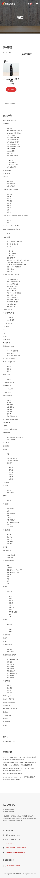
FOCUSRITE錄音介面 (10, 429)
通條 (10, 605)
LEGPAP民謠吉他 (12, 279)
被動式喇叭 (10, 407)
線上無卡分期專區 (8, 699)
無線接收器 (10, 509)
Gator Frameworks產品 (10, 189)
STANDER (6, 422)
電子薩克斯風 (11, 258)
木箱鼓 (5, 336)
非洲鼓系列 (6, 343)
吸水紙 (11, 601)
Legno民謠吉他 (11, 304)
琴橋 (10, 631)
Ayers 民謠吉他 (11, 295)
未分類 (5, 725)
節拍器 (9, 500)
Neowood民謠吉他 (12, 284)
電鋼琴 (9, 414)
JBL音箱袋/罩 (11, 555)
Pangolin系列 (11, 135)
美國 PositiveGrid (8, 346)
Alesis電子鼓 (11, 439)
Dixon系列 (6, 326)
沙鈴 (8, 576)
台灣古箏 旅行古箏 (12, 461)
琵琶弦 (11, 477)
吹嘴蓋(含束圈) (13, 612)
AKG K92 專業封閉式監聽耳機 (12, 774)
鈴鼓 (8, 583)
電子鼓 (9, 246)
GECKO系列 (11, 151)
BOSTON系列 (7, 323)
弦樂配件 (9, 624)
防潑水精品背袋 (14, 165)
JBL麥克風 (10, 557)
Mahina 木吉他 (11, 290)
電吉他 (9, 369)
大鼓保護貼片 (11, 520)
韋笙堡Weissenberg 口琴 (14, 570)
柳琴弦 (11, 474)
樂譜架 (9, 203)
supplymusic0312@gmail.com (15, 852)
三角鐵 (9, 574)
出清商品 (6, 718)
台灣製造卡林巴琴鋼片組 (14, 146)
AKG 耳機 (10, 318)
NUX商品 (6, 443)
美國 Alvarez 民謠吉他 (14, 293)
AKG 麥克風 (10, 320)
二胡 (8, 456)
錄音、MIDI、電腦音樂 (14, 267)
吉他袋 (9, 490)
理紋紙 (11, 603)
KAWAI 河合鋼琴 (8, 389)
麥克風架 (9, 201)
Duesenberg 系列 (8, 382)
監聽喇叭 (9, 409)
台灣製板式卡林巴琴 (13, 142)
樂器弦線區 (6, 530)
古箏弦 (11, 468)
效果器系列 (10, 675)
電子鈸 (11, 251)
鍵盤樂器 (9, 411)
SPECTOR (6, 374)
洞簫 (8, 454)
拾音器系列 (6, 705)
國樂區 (5, 449)
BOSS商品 (6, 485)
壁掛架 (9, 220)
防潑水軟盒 (12, 162)
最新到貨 (6, 712)
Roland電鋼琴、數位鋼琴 (14, 242)
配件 (8, 210)
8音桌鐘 (9, 568)
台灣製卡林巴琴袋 (12, 155)
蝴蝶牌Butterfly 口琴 (13, 572)
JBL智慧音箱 (7, 550)
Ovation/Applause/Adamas (11, 229)
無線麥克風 (10, 181)
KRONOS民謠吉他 (12, 302)
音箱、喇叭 (10, 269)
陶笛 (8, 579)
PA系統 (9, 402)
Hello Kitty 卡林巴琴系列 (14, 133)
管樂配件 (9, 591)
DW (4, 330)
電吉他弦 (9, 537)
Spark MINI (10, 353)
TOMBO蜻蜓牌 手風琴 (10, 709)
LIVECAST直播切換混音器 (15, 262)
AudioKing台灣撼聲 (9, 702)
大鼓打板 (11, 255)
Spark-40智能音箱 (12, 351)
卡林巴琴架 (10, 153)
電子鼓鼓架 (12, 253)
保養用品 (11, 607)
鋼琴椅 (9, 524)
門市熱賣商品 (7, 715)
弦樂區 (5, 620)
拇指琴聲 (9, 128)
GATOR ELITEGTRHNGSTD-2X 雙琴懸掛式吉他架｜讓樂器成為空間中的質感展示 (19, 778)
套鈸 (8, 515)
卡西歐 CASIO (7, 392)
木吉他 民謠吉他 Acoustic (11, 274)
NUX (4, 333)
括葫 (8, 565)
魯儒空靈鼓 (6, 722)
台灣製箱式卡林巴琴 (13, 140)
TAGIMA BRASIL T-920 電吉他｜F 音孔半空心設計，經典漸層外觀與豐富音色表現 (19, 769)
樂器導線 (9, 649)
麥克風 (5, 547)
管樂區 (5, 586)
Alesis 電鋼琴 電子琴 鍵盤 (15, 437)
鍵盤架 (9, 207)
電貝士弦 (9, 539)
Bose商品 (6, 482)
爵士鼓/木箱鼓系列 (12, 673)
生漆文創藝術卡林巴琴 (14, 137)
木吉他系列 (10, 664)
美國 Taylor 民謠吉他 (9, 120)
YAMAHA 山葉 (7, 395)
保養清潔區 (6, 635)
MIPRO (5, 177)
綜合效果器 (10, 492)
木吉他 (9, 366)
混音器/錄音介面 (12, 416)
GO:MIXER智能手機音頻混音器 (16, 264)
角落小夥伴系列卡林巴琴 (14, 131)
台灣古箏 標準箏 (12, 458)
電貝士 (9, 371)
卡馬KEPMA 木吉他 (13, 299)
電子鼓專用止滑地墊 (13, 522)
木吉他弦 (9, 535)
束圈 (10, 596)
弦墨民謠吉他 (11, 306)
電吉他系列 (10, 666)
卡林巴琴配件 (11, 149)
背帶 (8, 222)
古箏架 (9, 686)
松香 (10, 629)
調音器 (5, 641)
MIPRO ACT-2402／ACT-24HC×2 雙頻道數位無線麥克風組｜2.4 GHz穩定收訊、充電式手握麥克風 (19, 764)
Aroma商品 (6, 339)
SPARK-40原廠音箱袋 (13, 355)
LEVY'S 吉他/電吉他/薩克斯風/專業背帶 (15, 215)
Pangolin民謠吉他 (12, 297)
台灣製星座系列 (12, 167)
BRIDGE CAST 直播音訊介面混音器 (18, 260)
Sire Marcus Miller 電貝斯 (11, 226)
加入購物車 (11, 89)
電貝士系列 (10, 669)
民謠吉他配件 (7, 386)
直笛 (8, 581)
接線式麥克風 (11, 184)
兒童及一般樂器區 (8, 560)
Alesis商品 (6, 432)
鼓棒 (8, 511)
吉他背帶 (9, 662)
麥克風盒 (9, 194)
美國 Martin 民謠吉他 (13, 282)
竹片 (10, 616)
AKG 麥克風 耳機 (8, 313)
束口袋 (11, 160)
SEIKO (5, 496)
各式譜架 (9, 688)
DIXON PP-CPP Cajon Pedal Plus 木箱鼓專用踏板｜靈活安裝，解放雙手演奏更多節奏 (19, 758)
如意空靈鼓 (6, 173)
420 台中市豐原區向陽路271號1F (15, 848)
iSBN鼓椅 (10, 527)
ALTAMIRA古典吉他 (9, 358)
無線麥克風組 (11, 186)
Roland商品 (6, 237)
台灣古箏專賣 (7, 170)
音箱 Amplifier (7, 696)
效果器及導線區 (8, 644)
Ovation (9, 234)
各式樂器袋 (10, 677)
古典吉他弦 (10, 541)
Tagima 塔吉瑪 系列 (9, 362)
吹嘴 (10, 610)
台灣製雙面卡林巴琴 (13, 144)
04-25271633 (10, 843)
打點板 (9, 518)
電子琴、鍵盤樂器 (12, 244)
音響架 (9, 205)
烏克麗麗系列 (11, 671)
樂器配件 (6, 504)
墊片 (10, 614)
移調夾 (5, 638)
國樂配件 (9, 463)
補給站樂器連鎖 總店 (13, 865)
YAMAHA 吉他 (11, 288)
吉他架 (9, 199)
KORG (5, 426)
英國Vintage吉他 (12, 286)
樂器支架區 (6, 681)
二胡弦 (11, 479)
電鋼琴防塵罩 (11, 513)
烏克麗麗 (6, 446)
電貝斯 (9, 379)
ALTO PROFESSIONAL (10, 419)
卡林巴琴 (6, 124)
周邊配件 (9, 271)
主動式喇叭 (10, 405)
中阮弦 (11, 470)
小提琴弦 (9, 544)
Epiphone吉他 (7, 310)
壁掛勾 (9, 212)
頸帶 (10, 598)
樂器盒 (9, 196)
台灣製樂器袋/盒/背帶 (9, 655)
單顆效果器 (10, 651)
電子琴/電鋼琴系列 (12, 659)
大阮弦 (11, 472)
